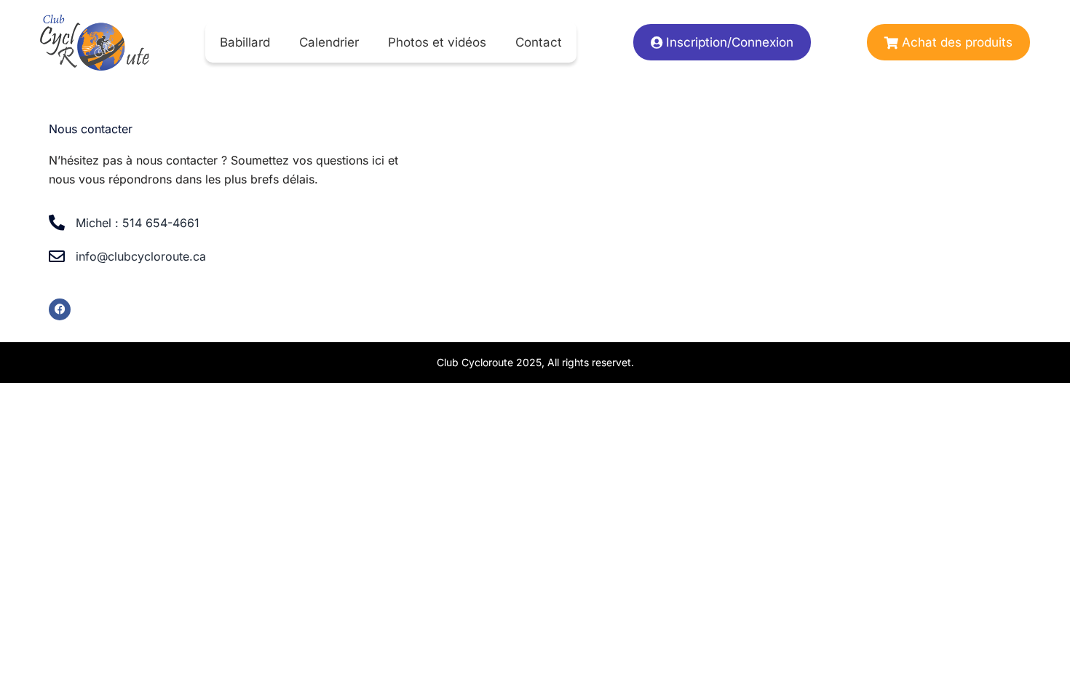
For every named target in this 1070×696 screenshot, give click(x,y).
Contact (538, 42)
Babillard (245, 42)
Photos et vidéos (437, 42)
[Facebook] (60, 309)
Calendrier (329, 42)
